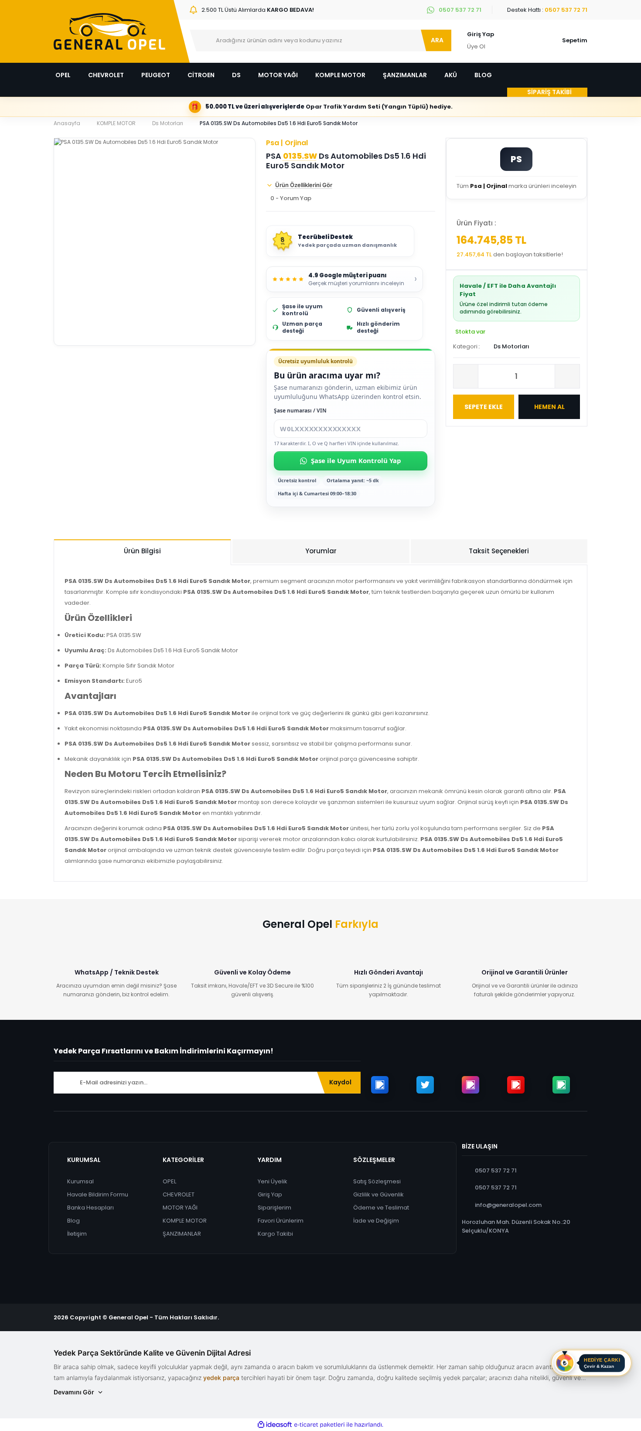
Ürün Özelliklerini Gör (303, 184)
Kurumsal (80, 1181)
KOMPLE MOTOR (185, 1220)
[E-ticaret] (319, 1425)
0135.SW (300, 156)
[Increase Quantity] (567, 376)
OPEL (169, 1181)
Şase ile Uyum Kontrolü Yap (356, 460)
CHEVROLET (178, 1194)
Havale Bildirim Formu (97, 1194)
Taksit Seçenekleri (499, 550)
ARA (437, 40)
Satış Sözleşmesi (377, 1181)
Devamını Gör (74, 1392)
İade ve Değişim (376, 1220)
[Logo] (109, 31)
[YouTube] (516, 1085)
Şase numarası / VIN (300, 410)
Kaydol (340, 1082)
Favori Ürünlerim (280, 1220)
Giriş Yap (480, 34)
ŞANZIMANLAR (182, 1234)
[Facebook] (380, 1085)
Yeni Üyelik (272, 1181)
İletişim (77, 1234)
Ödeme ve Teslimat (381, 1207)
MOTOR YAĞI (180, 1207)
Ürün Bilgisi (142, 550)
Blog (73, 1220)
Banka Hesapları (90, 1207)
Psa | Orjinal (287, 143)
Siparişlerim (274, 1207)
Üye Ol (476, 46)
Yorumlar (321, 550)
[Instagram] (470, 1085)
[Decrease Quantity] (465, 376)
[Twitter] (425, 1085)
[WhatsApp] (561, 1085)
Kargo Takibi (275, 1234)
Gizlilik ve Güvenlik (378, 1194)
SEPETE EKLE (483, 406)
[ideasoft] (274, 1425)
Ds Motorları (511, 346)
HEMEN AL (549, 406)
